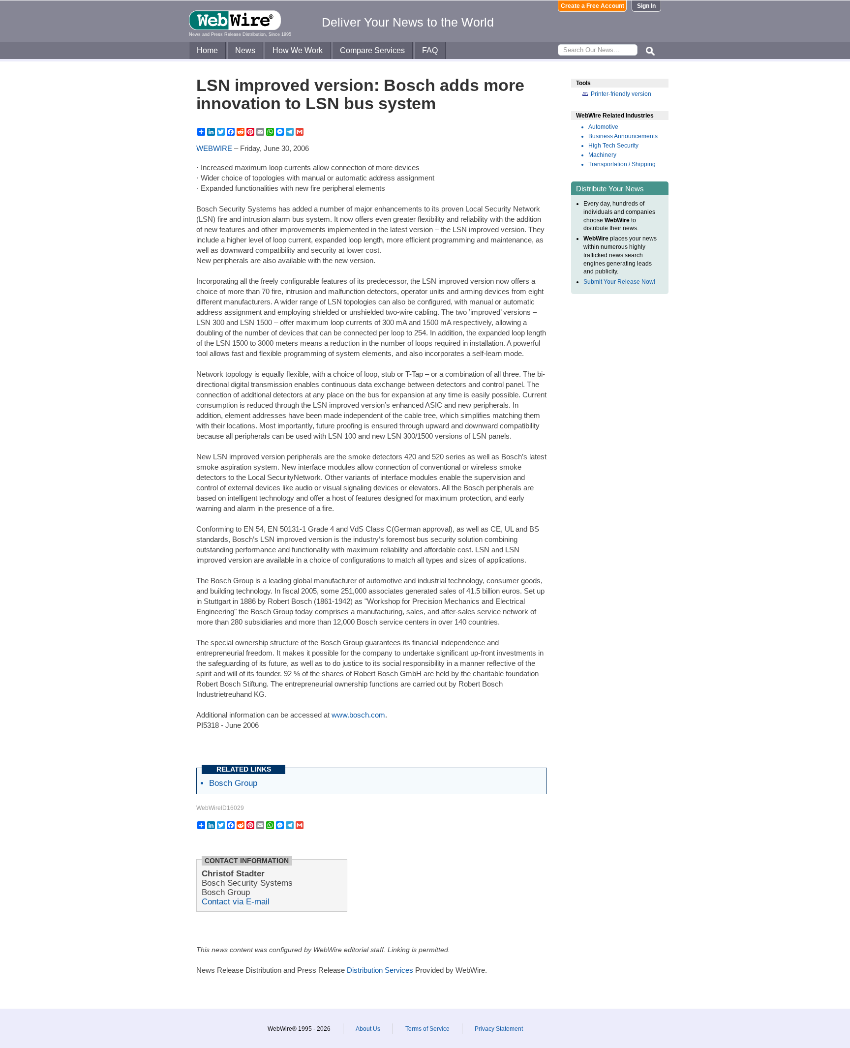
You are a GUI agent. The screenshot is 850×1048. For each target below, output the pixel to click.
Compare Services (372, 50)
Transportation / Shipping (622, 164)
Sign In (646, 5)
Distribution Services (380, 970)
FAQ (430, 50)
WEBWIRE (214, 148)
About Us (368, 1028)
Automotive (603, 126)
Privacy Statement (499, 1028)
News (245, 50)
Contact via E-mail (236, 901)
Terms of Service (427, 1028)
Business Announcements (623, 136)
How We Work (298, 50)
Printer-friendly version (621, 93)
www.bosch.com (358, 715)
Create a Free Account (592, 5)
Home (207, 50)
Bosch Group (233, 783)
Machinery (602, 154)
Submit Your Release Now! (619, 281)
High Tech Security (613, 145)
